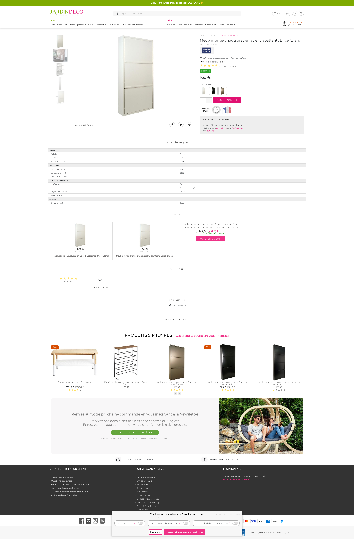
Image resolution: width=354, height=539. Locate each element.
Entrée (213, 36)
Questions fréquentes (61, 481)
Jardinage (101, 25)
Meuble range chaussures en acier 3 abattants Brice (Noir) (228, 383)
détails (154, 517)
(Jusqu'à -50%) (295, 23)
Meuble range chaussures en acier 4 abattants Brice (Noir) (279, 383)
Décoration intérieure (205, 25)
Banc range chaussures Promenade (75, 382)
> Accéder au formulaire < (235, 479)
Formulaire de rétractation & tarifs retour (71, 484)
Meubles (171, 25)
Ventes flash (143, 484)
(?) (135, 523)
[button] (209, 99)
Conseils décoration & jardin (150, 502)
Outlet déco (143, 488)
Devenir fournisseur (146, 506)
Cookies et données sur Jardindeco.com (177, 514)
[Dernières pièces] (205, 109)
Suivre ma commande (62, 477)
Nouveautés (142, 491)
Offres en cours (144, 481)
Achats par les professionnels (65, 488)
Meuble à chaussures (229, 36)
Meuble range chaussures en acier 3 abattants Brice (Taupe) (177, 383)
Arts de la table (185, 25)
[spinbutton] (205, 100)
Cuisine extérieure (58, 25)
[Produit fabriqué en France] (226, 109)
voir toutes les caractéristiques (214, 62)
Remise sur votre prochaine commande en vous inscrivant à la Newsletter (134, 414)
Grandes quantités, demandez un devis (69, 491)
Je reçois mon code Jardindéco (135, 432)
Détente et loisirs (227, 25)
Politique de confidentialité (64, 495)
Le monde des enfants (132, 25)
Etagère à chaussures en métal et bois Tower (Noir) (125, 383)
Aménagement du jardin (81, 25)
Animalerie (113, 25)
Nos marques (143, 495)
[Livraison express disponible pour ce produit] (216, 109)
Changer (239, 125)
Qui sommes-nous (146, 477)
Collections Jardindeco (148, 499)
